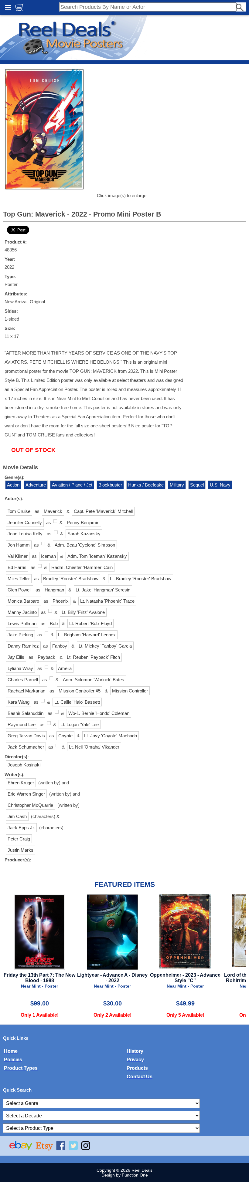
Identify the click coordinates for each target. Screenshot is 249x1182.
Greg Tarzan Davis (26, 735)
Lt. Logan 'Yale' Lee (79, 724)
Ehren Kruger (21, 782)
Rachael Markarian (26, 690)
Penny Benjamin (83, 522)
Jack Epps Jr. (21, 827)
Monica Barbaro (23, 601)
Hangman (54, 589)
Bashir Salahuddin (25, 713)
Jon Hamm (19, 544)
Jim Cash (17, 816)
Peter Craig (19, 838)
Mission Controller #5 (80, 690)
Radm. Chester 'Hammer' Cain (82, 567)
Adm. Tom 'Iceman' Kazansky (97, 556)
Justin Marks (20, 850)
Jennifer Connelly (25, 522)
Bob (54, 623)
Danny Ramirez (23, 645)
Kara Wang (18, 702)
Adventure (36, 484)
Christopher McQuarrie (30, 805)
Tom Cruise (19, 511)
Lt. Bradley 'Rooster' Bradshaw (140, 578)
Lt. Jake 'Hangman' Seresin (103, 589)
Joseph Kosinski (24, 764)
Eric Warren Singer (26, 793)
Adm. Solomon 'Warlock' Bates (93, 679)
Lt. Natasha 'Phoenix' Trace (107, 601)
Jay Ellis (16, 657)
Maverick (53, 511)
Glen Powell (19, 589)
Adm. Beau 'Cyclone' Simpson (85, 544)
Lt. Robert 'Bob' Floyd (90, 623)
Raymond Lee (22, 724)
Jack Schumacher (26, 746)
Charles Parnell (23, 679)
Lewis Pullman (22, 623)
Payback (46, 657)
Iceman (48, 556)
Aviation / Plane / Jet (72, 484)
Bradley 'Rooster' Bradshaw (70, 578)
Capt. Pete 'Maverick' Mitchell (103, 511)
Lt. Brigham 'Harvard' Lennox (87, 634)
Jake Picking (20, 634)
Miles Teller (19, 578)
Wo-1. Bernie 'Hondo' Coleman (98, 713)
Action (13, 484)
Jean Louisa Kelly (25, 533)
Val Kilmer (18, 556)
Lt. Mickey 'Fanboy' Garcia (105, 645)
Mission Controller (130, 690)
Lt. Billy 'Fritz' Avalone (83, 612)
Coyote (65, 735)
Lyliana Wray (20, 668)
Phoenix (61, 601)
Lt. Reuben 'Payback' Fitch (93, 657)
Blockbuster (110, 484)
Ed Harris (17, 567)
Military (177, 484)
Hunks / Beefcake (146, 484)
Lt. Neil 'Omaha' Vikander (94, 746)
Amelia (65, 668)
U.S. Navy (220, 484)
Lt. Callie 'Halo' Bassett (77, 702)
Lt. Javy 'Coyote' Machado (110, 735)
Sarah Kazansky (84, 533)
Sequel (197, 484)
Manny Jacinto (22, 612)
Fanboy (59, 645)
